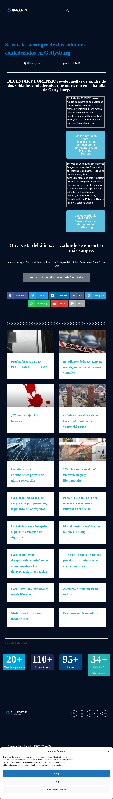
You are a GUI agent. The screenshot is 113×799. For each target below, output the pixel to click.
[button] (108, 751)
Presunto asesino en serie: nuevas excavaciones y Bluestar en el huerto (80, 503)
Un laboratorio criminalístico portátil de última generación (27, 475)
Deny (56, 781)
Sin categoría (33, 63)
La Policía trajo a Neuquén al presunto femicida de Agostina (29, 532)
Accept (56, 773)
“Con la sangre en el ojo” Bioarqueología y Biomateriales (80, 475)
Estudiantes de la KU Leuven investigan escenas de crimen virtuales (82, 367)
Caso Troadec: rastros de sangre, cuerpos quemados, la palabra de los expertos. (29, 503)
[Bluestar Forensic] (20, 10)
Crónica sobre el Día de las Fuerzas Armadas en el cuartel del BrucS (80, 421)
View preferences (56, 789)
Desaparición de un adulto (80, 613)
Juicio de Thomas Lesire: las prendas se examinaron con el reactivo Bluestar (82, 560)
